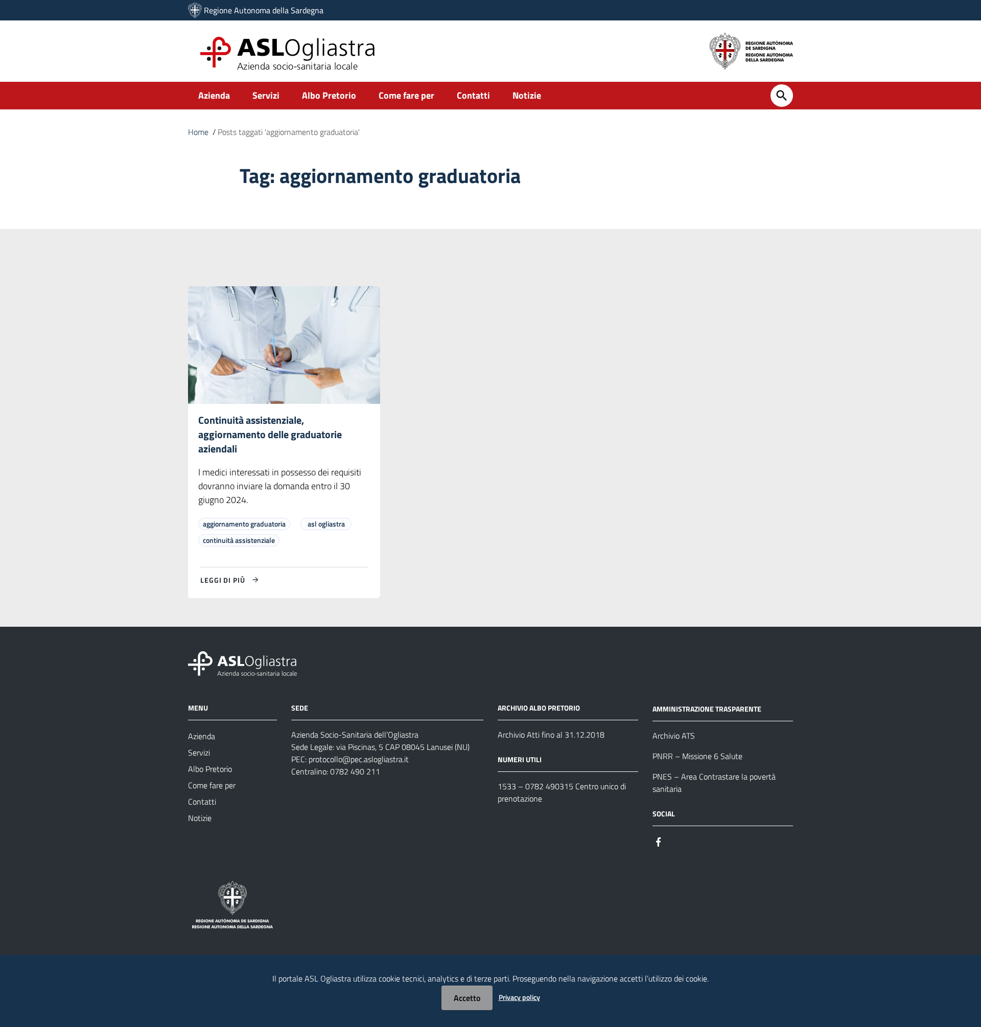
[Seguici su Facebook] (658, 841)
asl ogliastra (326, 523)
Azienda (214, 95)
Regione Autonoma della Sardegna (263, 10)
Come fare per (406, 95)
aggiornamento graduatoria (244, 523)
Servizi (265, 95)
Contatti (473, 95)
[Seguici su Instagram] (677, 841)
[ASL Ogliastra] (195, 10)
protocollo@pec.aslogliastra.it (359, 759)
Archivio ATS (673, 735)
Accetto (467, 998)
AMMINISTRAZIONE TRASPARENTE (706, 708)
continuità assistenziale (239, 540)
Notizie (526, 95)
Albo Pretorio (329, 95)
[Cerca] (781, 95)
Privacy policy (519, 997)
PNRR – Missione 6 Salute (697, 756)
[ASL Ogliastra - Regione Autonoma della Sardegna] (242, 663)
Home (198, 132)
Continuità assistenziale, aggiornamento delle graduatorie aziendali (270, 434)
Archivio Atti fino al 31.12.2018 (551, 734)
